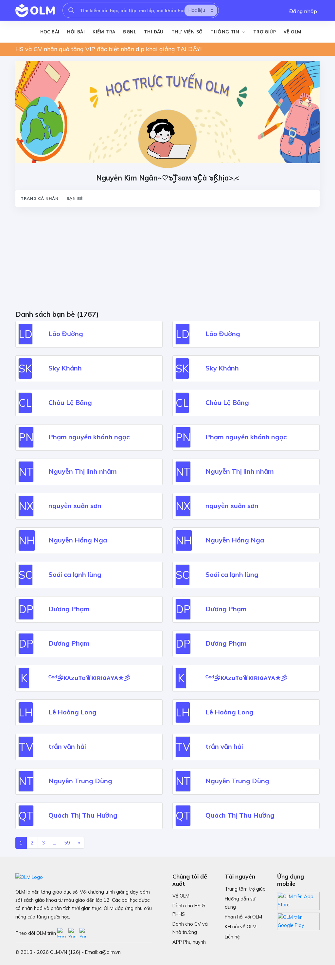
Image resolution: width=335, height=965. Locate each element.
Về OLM (292, 31)
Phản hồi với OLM (243, 917)
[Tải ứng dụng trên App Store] (298, 900)
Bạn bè (74, 198)
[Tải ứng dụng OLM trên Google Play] (298, 919)
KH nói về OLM (240, 927)
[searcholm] (71, 10)
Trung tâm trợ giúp (245, 889)
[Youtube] (73, 933)
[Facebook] (62, 933)
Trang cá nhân (40, 198)
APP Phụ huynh (189, 942)
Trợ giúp (264, 31)
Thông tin (225, 32)
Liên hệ (232, 937)
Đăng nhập (303, 11)
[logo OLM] (35, 10)
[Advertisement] (167, 261)
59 (67, 843)
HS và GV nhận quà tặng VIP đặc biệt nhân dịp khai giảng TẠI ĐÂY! (108, 49)
